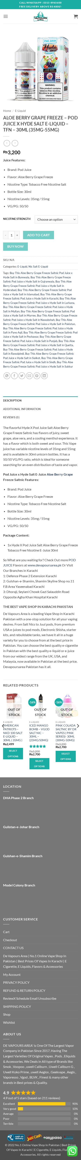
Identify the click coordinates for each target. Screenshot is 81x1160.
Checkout (10, 940)
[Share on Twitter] (21, 375)
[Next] (77, 734)
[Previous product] (15, 143)
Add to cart (38, 235)
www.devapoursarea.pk (44, 565)
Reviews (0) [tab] (11, 417)
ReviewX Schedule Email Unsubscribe (29, 998)
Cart (6, 932)
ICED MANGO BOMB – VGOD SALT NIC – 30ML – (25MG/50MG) (39, 733)
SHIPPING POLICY (17, 1006)
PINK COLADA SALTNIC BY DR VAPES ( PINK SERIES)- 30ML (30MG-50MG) (66, 733)
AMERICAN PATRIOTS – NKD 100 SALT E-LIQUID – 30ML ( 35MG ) (12, 733)
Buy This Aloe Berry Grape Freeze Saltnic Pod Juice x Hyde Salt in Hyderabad (37, 286)
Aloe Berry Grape (60, 474)
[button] (5, 16)
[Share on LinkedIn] (44, 375)
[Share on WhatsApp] (7, 375)
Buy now (15, 246)
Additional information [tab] (22, 409)
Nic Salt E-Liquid (38, 266)
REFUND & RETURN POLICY (24, 990)
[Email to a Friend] (29, 375)
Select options (13, 753)
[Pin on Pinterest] (36, 375)
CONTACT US (13, 948)
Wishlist (9, 1022)
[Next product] (7, 143)
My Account (12, 974)
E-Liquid (20, 110)
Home (7, 110)
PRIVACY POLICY (16, 982)
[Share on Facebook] (14, 375)
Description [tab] (12, 400)
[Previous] (3, 734)
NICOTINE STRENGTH (17, 219)
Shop (6, 1014)
